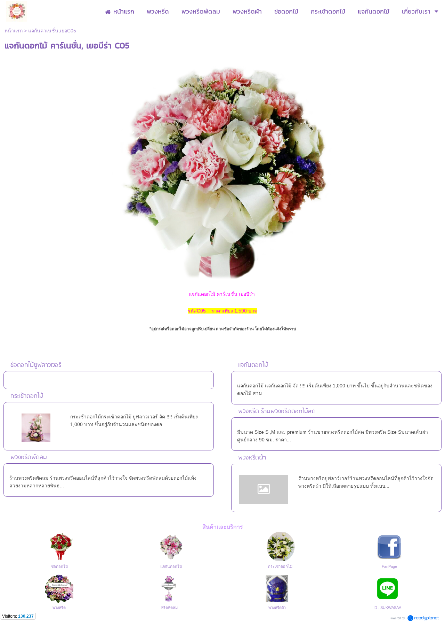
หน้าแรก (14, 30)
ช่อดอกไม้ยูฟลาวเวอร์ (35, 365)
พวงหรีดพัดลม (28, 458)
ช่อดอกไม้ (59, 566)
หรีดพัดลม (169, 607)
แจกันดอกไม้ (253, 365)
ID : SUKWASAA (387, 607)
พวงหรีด (59, 607)
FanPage (389, 566)
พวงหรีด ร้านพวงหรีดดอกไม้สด (277, 412)
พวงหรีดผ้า (252, 458)
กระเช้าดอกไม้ (26, 396)
